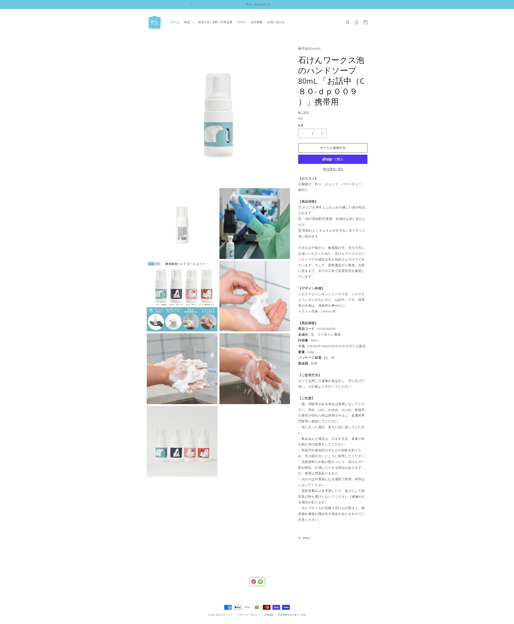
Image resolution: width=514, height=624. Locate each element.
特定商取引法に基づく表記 (292, 614)
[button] (188, 22)
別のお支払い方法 (333, 168)
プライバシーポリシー (249, 614)
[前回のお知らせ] (191, 4)
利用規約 (269, 614)
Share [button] (306, 538)
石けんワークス (224, 614)
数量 (301, 125)
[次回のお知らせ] (322, 4)
